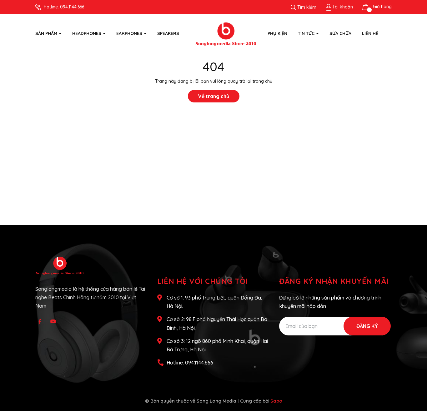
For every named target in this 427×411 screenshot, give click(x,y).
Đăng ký (367, 326)
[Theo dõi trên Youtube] (53, 321)
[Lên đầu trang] (416, 381)
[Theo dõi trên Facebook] (40, 321)
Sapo (276, 401)
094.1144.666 (72, 7)
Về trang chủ (213, 96)
